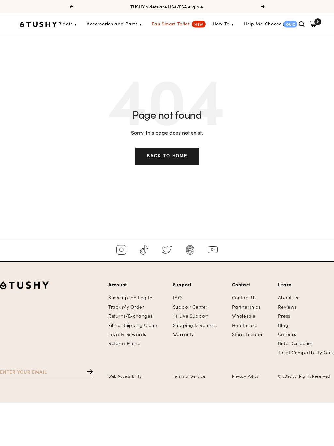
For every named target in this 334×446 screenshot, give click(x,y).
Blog (283, 325)
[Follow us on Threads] (190, 250)
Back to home (167, 155)
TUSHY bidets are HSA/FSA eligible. (167, 4)
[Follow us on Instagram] (121, 250)
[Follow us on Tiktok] (144, 250)
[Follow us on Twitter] (167, 250)
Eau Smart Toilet (171, 23)
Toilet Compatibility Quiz (306, 352)
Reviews (287, 306)
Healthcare (244, 325)
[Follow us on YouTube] (213, 250)
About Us (288, 297)
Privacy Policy (245, 375)
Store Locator (247, 334)
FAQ (177, 297)
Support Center (190, 306)
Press (284, 315)
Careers (287, 334)
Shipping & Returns (195, 325)
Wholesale (243, 315)
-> (87, 372)
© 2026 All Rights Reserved (304, 375)
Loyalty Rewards (127, 334)
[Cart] (313, 24)
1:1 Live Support (190, 315)
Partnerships (246, 306)
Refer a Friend (124, 343)
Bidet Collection (295, 343)
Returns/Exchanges (130, 315)
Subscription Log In (130, 297)
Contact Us (244, 297)
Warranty (183, 334)
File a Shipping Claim (133, 325)
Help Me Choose (263, 23)
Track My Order (126, 306)
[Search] (302, 24)
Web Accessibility (125, 375)
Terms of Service (189, 375)
